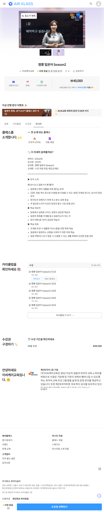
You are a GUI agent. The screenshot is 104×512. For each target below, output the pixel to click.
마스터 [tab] (39, 123)
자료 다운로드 (49, 279)
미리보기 (36, 279)
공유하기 (80, 71)
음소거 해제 (30, 15)
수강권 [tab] (28, 123)
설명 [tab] (6, 123)
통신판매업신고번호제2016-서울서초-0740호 (20, 488)
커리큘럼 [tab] (17, 123)
